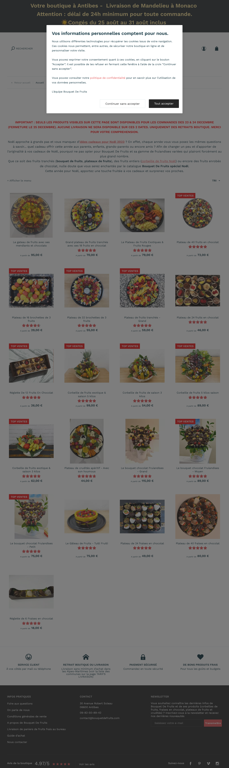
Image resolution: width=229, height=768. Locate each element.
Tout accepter (164, 103)
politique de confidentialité (107, 77)
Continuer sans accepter (122, 103)
